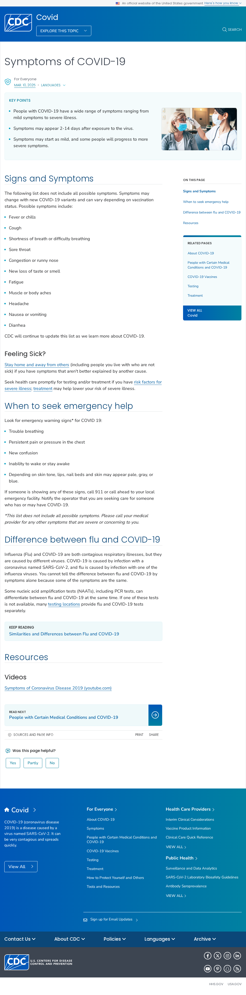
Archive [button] (203, 939)
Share (154, 734)
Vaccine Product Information (188, 828)
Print (139, 734)
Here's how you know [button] (221, 3)
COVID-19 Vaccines (202, 277)
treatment (42, 388)
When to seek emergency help (205, 202)
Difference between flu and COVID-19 (211, 212)
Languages (51, 85)
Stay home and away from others (37, 365)
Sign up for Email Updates (111, 919)
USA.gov (235, 984)
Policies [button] (113, 939)
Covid (47, 17)
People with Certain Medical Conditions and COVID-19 (208, 265)
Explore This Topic (60, 31)
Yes (13, 763)
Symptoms (95, 828)
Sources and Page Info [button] (33, 734)
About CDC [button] (67, 939)
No (52, 763)
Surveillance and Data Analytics (191, 868)
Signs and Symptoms (199, 191)
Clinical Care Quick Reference (189, 837)
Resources (190, 223)
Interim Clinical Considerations (190, 819)
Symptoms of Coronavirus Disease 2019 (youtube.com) (58, 688)
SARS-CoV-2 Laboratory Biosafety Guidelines (202, 877)
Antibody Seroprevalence (186, 886)
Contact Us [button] (18, 939)
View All (17, 867)
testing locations (64, 604)
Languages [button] (158, 939)
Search (235, 29)
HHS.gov (216, 984)
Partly (33, 763)
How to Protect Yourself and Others (115, 877)
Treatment (195, 295)
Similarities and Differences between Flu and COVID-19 (64, 634)
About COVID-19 (201, 253)
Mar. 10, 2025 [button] (25, 85)
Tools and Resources (103, 886)
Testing (193, 286)
